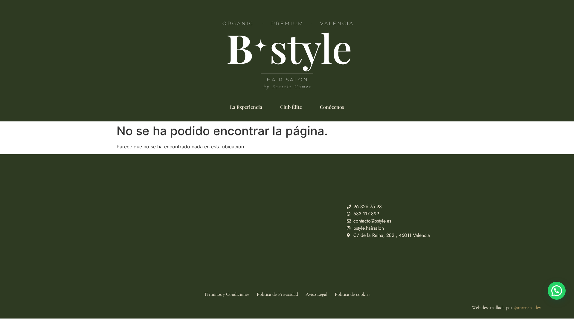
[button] (557, 291)
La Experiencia (246, 107)
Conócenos (332, 107)
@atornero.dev (527, 307)
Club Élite (291, 107)
